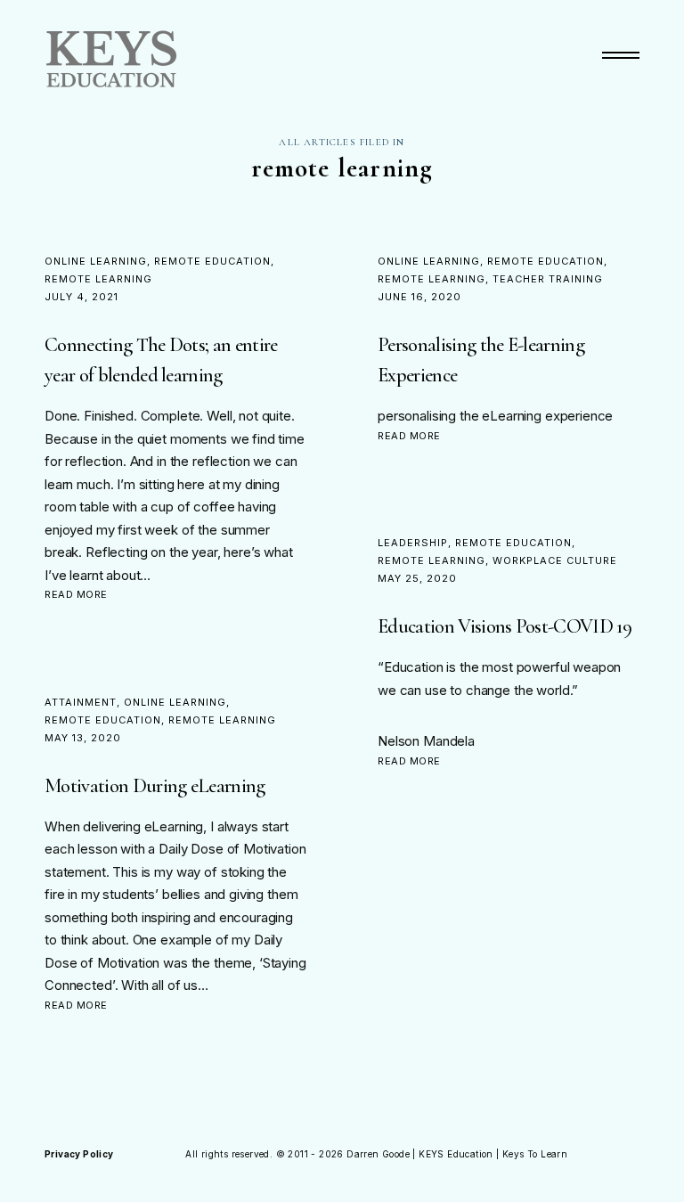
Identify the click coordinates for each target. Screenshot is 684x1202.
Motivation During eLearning (155, 785)
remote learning (98, 279)
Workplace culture (555, 560)
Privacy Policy (79, 1154)
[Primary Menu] (620, 55)
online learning (96, 261)
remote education (212, 261)
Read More (76, 594)
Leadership (413, 542)
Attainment (81, 702)
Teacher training (548, 279)
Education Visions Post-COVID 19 (504, 626)
